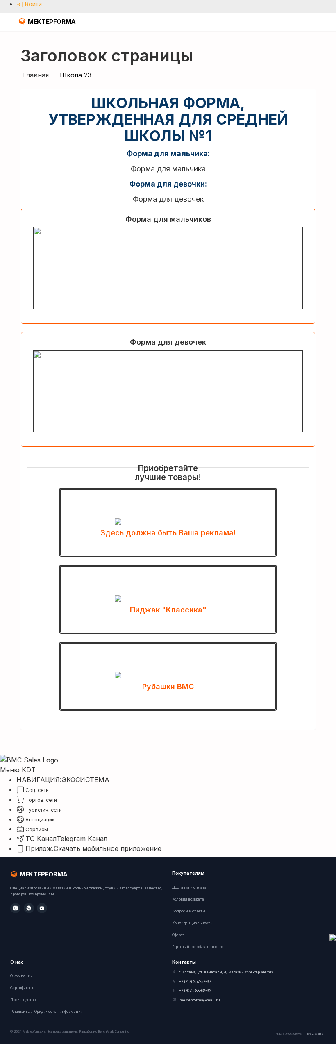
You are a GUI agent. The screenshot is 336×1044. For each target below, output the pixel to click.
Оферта (178, 935)
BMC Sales (314, 1033)
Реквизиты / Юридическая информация (46, 1012)
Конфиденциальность (192, 923)
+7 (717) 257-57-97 (195, 982)
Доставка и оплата (189, 887)
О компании (21, 976)
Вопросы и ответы (188, 911)
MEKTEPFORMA (52, 21)
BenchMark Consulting (113, 1031)
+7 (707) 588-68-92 (195, 991)
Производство (23, 1000)
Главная (35, 75)
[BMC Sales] (29, 759)
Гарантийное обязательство (197, 947)
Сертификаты (22, 988)
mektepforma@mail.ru (199, 1000)
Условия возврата (188, 899)
